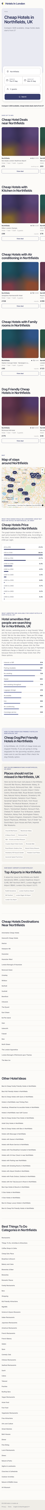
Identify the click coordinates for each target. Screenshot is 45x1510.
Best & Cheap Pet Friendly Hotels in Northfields (18, 1208)
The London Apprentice (10, 1049)
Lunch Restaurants (8, 1450)
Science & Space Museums (11, 1312)
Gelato (4, 1344)
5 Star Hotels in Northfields (11, 1192)
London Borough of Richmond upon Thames (17, 1055)
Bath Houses (6, 1434)
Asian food (5, 1402)
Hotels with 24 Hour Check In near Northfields (17, 1155)
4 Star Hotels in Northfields (11, 1198)
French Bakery (7, 1338)
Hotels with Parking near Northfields (14, 1160)
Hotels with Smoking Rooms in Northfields (16, 1166)
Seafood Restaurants (9, 1365)
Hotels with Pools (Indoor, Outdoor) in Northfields (18, 1176)
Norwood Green (7, 970)
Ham (3, 1023)
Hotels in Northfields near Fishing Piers (15, 1102)
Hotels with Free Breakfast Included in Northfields (19, 1150)
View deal (20, 171)
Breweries (5, 1275)
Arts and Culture (7, 1423)
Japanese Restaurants (9, 1323)
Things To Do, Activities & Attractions (14, 1243)
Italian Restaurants (8, 1317)
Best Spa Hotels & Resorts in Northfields (15, 1187)
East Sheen (5, 1012)
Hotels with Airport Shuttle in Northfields (15, 1171)
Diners (4, 1455)
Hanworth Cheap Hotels (10, 938)
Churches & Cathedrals (10, 1471)
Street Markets (7, 1429)
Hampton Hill (6, 949)
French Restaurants (8, 1333)
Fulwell (4, 1034)
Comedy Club (6, 1354)
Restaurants (6, 1238)
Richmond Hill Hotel (8, 430)
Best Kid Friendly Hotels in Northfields (15, 1091)
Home (6, 11)
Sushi (3, 1370)
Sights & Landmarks (9, 1466)
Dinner (4, 1439)
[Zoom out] (42, 472)
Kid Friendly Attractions (10, 1301)
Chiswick (5, 1002)
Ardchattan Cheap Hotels (10, 933)
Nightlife (4, 1307)
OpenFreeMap (12, 505)
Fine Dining (5, 1445)
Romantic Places (7, 1280)
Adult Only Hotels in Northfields (12, 1123)
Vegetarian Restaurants (10, 1413)
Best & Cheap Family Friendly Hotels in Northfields (19, 1086)
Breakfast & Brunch (8, 1259)
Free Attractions (7, 1418)
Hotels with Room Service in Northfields (15, 1144)
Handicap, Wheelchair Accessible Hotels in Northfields (20, 1107)
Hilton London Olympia (9, 228)
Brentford (5, 996)
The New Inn (6, 1060)
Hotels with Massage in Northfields (14, 1134)
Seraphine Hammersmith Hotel (12, 295)
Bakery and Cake (8, 1264)
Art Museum (6, 1487)
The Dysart (5, 1007)
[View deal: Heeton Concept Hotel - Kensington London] (20, 343)
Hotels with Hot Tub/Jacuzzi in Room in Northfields (19, 1182)
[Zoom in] (42, 469)
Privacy (4, 1506)
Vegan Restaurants (8, 1397)
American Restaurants (9, 1328)
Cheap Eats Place (8, 1253)
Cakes (4, 1376)
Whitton (4, 980)
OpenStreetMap (36, 505)
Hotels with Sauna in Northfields (13, 1139)
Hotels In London (15, 3)
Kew (3, 1039)
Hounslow (5, 954)
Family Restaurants (8, 1285)
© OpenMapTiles (21, 505)
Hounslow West (7, 959)
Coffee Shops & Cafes (9, 1248)
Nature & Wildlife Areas (10, 1482)
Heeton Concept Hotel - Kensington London (16, 363)
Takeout (4, 1381)
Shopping (5, 1296)
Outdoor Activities (8, 1477)
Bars (3, 1291)
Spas (3, 1349)
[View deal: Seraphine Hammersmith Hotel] (20, 276)
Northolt (4, 986)
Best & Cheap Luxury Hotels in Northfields (16, 1203)
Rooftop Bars (6, 1392)
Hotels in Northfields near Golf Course (15, 1113)
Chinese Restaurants (9, 1360)
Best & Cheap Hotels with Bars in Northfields (17, 1128)
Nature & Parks (7, 1461)
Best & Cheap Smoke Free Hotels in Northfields (18, 1118)
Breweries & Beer (8, 1269)
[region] (23, 487)
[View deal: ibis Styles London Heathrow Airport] (20, 141)
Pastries (4, 1386)
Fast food (5, 1408)
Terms (9, 1506)
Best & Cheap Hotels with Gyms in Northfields (17, 1097)
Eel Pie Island (6, 1018)
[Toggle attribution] (42, 505)
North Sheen (6, 1044)
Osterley (5, 975)
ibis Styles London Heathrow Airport (14, 161)
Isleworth (5, 1028)
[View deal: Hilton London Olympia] (20, 209)
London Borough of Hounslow (12, 964)
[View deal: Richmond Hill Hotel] (20, 411)
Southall (4, 991)
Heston (4, 943)
